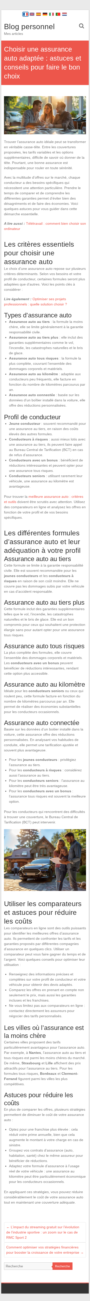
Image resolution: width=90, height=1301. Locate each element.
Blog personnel (29, 26)
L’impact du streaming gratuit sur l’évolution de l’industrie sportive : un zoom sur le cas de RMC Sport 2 (42, 1232)
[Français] (25, 14)
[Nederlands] (64, 14)
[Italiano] (51, 14)
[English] (32, 14)
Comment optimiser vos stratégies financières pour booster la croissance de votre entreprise (45, 1249)
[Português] (58, 14)
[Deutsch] (45, 14)
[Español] (38, 14)
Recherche (62, 1266)
